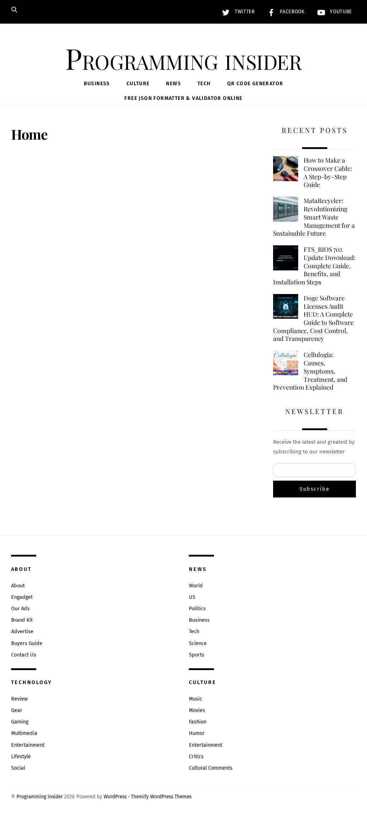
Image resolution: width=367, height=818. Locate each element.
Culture (138, 84)
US (192, 597)
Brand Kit (22, 620)
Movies (197, 710)
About (18, 586)
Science (198, 643)
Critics (196, 757)
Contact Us (23, 655)
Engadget (22, 597)
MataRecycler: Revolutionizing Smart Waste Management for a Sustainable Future (314, 217)
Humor (197, 733)
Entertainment (27, 745)
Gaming (19, 722)
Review (19, 699)
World (196, 586)
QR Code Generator (255, 84)
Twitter (243, 12)
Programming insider (39, 797)
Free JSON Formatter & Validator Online (183, 98)
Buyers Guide (26, 643)
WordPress (115, 797)
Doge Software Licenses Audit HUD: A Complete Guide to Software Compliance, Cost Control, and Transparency (313, 318)
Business (97, 84)
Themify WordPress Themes (161, 797)
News (173, 84)
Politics (197, 609)
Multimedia (24, 733)
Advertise (22, 632)
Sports (196, 655)
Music (195, 699)
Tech (204, 84)
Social (18, 768)
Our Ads (20, 609)
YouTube (340, 12)
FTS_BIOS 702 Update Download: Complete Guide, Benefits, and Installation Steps (314, 265)
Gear (16, 710)
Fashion (197, 722)
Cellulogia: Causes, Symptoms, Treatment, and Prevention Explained (310, 371)
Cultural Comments (211, 768)
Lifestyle (21, 757)
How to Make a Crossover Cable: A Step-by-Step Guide (328, 172)
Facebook (291, 12)
